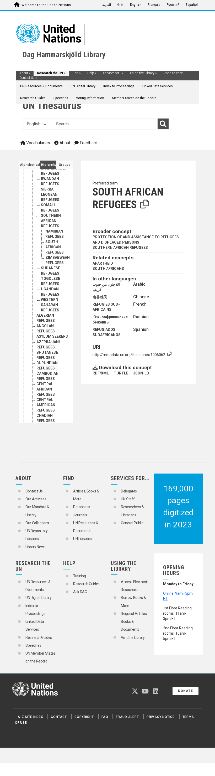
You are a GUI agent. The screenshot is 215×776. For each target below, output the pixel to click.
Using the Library (143, 73)
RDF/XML (101, 373)
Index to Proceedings (119, 86)
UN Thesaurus (52, 105)
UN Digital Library (83, 86)
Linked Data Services (157, 86)
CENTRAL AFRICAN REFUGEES (45, 389)
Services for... (113, 73)
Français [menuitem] (154, 5)
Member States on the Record (134, 98)
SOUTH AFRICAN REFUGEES (54, 247)
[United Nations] (48, 33)
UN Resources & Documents (41, 86)
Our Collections (37, 523)
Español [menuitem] (192, 5)
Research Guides (33, 98)
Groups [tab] (64, 165)
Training (79, 576)
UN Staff (128, 499)
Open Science (173, 73)
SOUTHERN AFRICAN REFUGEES (51, 220)
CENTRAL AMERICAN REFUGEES (45, 405)
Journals (80, 515)
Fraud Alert (127, 717)
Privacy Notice (161, 717)
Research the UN (51, 73)
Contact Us (28, 78)
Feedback (88, 142)
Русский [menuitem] (173, 5)
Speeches (60, 98)
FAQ (104, 717)
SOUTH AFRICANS (108, 268)
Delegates (129, 491)
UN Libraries (82, 539)
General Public (132, 523)
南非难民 (100, 297)
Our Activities (35, 499)
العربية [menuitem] (106, 5)
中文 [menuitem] (120, 5)
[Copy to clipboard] (144, 204)
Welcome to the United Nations (46, 5)
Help (91, 73)
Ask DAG (80, 592)
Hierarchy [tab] (48, 165)
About (24, 73)
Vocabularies (37, 142)
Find (76, 73)
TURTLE (121, 373)
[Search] (163, 124)
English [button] (34, 123)
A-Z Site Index (30, 717)
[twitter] (135, 692)
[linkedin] (155, 692)
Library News (35, 547)
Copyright (84, 717)
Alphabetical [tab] (30, 165)
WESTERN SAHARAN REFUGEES (50, 304)
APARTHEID (103, 263)
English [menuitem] (135, 5)
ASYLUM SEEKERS (52, 336)
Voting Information (90, 98)
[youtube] (145, 692)
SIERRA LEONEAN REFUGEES (50, 194)
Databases (81, 507)
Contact (59, 717)
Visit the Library (133, 637)
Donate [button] (185, 691)
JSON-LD (141, 373)
